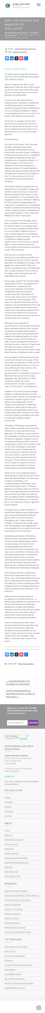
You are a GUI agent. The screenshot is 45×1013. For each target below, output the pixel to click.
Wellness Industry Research (16, 891)
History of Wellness (13, 905)
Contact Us (9, 776)
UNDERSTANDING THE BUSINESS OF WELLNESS (18, 682)
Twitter (7, 798)
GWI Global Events (12, 876)
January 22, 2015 (19, 52)
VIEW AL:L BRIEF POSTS (16, 69)
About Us (8, 835)
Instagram (9, 811)
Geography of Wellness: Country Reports (22, 895)
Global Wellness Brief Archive (17, 862)
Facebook (9, 802)
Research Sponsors (13, 914)
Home (7, 830)
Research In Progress (14, 909)
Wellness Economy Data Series (18, 900)
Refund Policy (19, 781)
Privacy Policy (9, 781)
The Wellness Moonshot (15, 979)
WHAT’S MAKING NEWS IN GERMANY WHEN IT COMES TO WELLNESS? (20, 694)
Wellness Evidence (12, 923)
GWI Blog (9, 867)
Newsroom (9, 849)
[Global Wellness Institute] (17, 6)
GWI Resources (11, 872)
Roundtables (10, 970)
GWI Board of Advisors (14, 840)
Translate (23, 739)
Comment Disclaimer (11, 784)
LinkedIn (8, 807)
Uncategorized (26, 664)
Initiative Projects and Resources (18, 965)
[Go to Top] (38, 1008)
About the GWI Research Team (18, 932)
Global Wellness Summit (15, 988)
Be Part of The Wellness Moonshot (19, 983)
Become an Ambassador (15, 956)
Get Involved (10, 951)
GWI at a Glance (11, 844)
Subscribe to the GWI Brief (16, 858)
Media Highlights (12, 853)
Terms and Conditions (32, 781)
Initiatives (9, 960)
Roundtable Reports (13, 974)
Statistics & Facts (12, 918)
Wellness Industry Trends (15, 927)
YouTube (8, 816)
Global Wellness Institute (25, 49)
